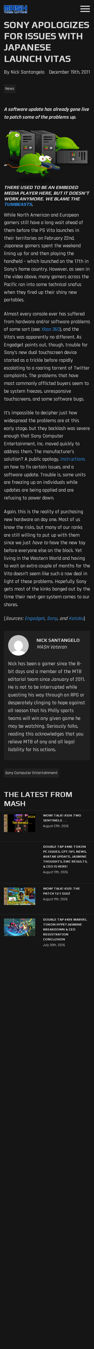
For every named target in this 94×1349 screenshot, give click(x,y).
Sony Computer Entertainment (31, 773)
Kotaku (76, 618)
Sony (52, 618)
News (9, 88)
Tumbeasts (18, 204)
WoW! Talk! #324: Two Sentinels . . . (62, 817)
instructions (72, 459)
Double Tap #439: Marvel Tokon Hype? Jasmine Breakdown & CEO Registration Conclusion (65, 929)
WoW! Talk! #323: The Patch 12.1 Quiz (61, 890)
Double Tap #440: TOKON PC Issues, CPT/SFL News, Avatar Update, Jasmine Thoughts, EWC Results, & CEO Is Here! (65, 856)
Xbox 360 (51, 329)
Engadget (34, 618)
